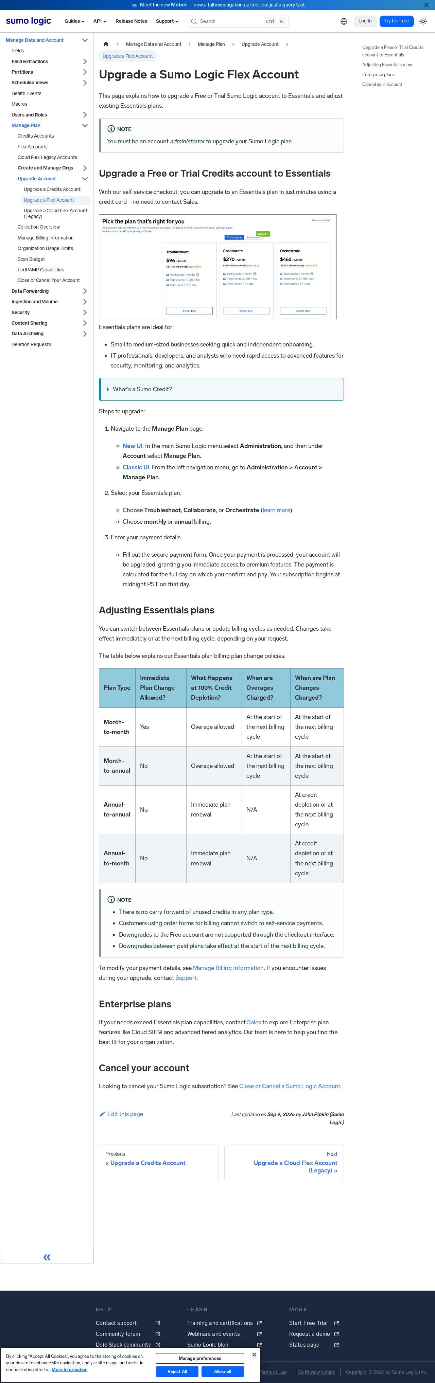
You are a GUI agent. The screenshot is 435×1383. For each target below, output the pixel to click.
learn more (276, 510)
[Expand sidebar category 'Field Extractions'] (85, 61)
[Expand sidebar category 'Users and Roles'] (85, 115)
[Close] (426, 5)
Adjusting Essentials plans (387, 64)
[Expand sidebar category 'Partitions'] (85, 72)
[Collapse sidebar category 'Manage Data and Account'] (85, 40)
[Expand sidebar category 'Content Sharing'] (85, 323)
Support (185, 978)
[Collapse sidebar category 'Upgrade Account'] (85, 178)
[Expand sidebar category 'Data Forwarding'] (85, 291)
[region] (130, 1365)
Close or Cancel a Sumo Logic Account (289, 1086)
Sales (254, 1022)
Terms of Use (273, 1372)
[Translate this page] (344, 21)
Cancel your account (382, 84)
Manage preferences (200, 1358)
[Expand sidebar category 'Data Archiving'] (85, 333)
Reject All (177, 1371)
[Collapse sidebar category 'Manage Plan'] (85, 125)
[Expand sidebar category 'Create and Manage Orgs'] (85, 168)
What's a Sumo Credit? (142, 389)
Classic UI (136, 467)
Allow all (222, 1371)
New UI (132, 446)
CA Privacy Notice (316, 1372)
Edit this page (125, 1114)
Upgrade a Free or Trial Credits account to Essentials (392, 51)
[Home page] (106, 44)
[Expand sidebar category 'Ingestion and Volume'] (85, 301)
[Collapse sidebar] (46, 1256)
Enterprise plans (378, 74)
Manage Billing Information (228, 968)
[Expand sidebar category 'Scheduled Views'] (85, 82)
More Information (69, 1369)
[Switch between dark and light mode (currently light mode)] (423, 21)
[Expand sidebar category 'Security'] (85, 312)
